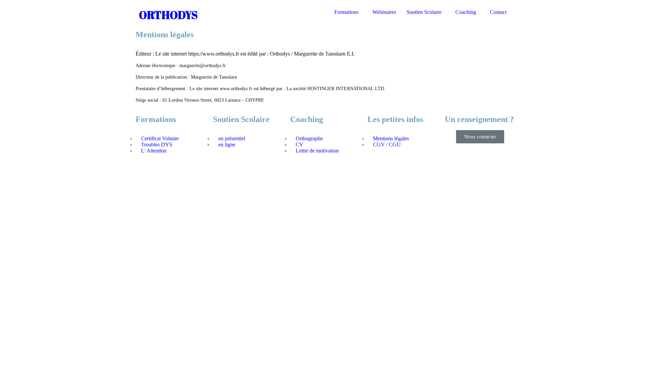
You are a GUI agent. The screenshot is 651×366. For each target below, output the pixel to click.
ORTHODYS (168, 14)
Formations (346, 12)
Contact (498, 12)
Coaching (465, 12)
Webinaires (384, 12)
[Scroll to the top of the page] (5, 189)
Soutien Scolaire (424, 12)
